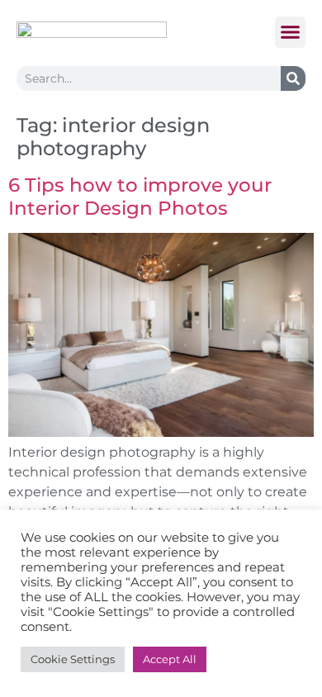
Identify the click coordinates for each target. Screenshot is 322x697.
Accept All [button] (170, 659)
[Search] (293, 78)
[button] (290, 32)
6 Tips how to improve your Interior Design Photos (140, 196)
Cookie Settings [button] (73, 659)
